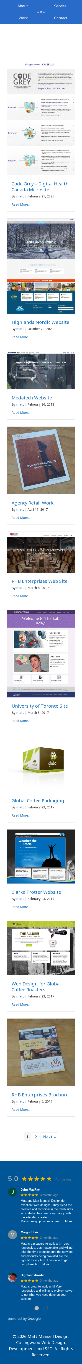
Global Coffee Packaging (38, 801)
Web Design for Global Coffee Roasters (36, 987)
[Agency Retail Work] (41, 493)
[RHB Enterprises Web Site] (41, 571)
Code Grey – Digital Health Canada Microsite (40, 187)
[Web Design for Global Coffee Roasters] (41, 974)
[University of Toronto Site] (41, 696)
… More (66, 1221)
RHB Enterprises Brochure (40, 1095)
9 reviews (63, 1180)
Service (60, 5)
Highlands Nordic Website (40, 322)
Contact (60, 17)
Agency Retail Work (33, 503)
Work (23, 17)
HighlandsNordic (32, 1275)
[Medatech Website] (41, 388)
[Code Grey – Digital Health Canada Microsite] (41, 174)
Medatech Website (32, 398)
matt (20, 196)
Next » (49, 1137)
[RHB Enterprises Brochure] (41, 1085)
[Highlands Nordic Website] (41, 312)
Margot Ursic (30, 1232)
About (23, 5)
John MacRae (30, 1189)
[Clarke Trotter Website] (41, 882)
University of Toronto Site (40, 706)
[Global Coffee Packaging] (41, 791)
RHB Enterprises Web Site (39, 581)
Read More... (21, 204)
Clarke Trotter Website (36, 892)
